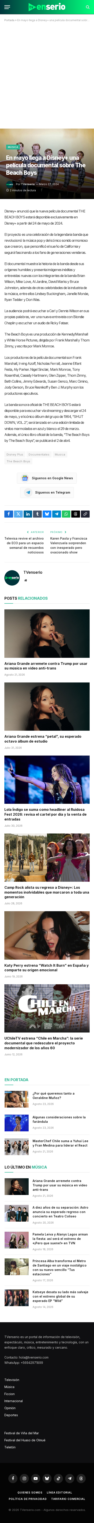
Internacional (13, 1401)
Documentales (39, 454)
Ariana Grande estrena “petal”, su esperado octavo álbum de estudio (42, 738)
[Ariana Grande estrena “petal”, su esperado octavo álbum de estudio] (47, 706)
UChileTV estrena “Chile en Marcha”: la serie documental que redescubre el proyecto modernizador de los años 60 (43, 1043)
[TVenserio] (47, 7)
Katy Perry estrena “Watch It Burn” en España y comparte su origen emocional (46, 967)
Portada (9, 20)
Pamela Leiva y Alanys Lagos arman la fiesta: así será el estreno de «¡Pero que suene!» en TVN (60, 1238)
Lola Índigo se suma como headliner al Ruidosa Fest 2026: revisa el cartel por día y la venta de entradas (45, 814)
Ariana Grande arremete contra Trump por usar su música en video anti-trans (45, 666)
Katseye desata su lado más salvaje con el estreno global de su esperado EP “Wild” (60, 1296)
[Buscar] (87, 7)
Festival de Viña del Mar (21, 1433)
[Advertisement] (47, 77)
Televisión (11, 1380)
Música (13, 147)
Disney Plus (15, 454)
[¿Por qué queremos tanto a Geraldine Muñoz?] (17, 1099)
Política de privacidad (28, 1499)
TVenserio (28, 184)
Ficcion (9, 1394)
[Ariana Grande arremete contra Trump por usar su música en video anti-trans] (47, 633)
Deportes (11, 1415)
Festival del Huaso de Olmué (24, 1440)
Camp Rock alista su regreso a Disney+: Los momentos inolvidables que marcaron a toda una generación (46, 892)
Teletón (10, 1447)
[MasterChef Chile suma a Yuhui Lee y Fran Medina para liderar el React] (17, 1146)
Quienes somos (29, 1492)
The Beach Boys (18, 461)
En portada (16, 1080)
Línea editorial (59, 1492)
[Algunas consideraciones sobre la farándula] (17, 1123)
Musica (60, 454)
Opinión (10, 1408)
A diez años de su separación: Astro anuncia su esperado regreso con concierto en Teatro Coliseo (60, 1212)
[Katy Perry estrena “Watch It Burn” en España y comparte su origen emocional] (47, 935)
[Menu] (7, 7)
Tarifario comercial (68, 1499)
